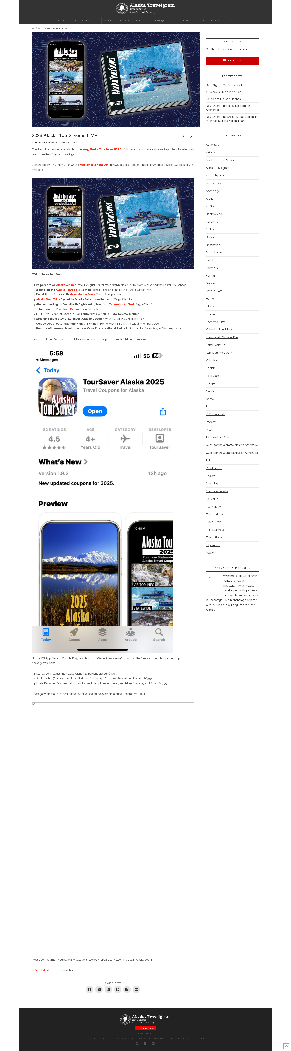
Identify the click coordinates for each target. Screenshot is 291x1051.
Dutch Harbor (214, 252)
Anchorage (213, 191)
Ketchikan (212, 360)
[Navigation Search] (231, 20)
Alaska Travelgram (42, 142)
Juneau (210, 314)
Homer (210, 298)
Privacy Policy (145, 1033)
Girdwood (212, 283)
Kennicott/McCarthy (219, 352)
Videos (210, 553)
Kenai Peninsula (215, 345)
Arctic (209, 198)
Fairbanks (212, 268)
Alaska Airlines (66, 285)
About (125, 1038)
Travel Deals (213, 522)
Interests (211, 306)
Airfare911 (159, 1038)
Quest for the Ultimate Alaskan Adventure (232, 445)
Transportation (215, 514)
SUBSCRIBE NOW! (145, 1028)
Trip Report (213, 545)
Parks (209, 406)
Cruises (210, 229)
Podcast (211, 422)
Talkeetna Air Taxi (122, 304)
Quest (147, 1038)
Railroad (211, 460)
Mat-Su (210, 391)
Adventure (212, 144)
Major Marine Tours (83, 294)
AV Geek (211, 206)
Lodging (211, 383)
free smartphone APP (95, 164)
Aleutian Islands (215, 183)
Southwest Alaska (217, 491)
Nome (210, 399)
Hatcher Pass (214, 291)
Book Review (214, 214)
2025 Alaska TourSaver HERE (102, 149)
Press (209, 429)
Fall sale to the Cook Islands (223, 99)
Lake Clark (212, 375)
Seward (210, 476)
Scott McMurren (45, 970)
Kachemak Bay (215, 322)
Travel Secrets (215, 529)
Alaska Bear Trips (48, 299)
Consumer (212, 221)
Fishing (210, 275)
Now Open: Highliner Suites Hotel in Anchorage (228, 107)
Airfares (210, 152)
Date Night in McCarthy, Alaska (225, 85)
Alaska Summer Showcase (222, 160)
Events (210, 260)
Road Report (214, 468)
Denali (210, 237)
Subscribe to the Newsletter (102, 1038)
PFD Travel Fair (215, 414)
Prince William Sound (219, 437)
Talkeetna (212, 499)
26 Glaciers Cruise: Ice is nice (223, 92)
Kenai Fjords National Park (222, 337)
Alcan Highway (215, 175)
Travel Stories (214, 537)
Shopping (212, 483)
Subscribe (234, 60)
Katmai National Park (219, 329)
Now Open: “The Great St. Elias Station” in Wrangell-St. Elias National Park (231, 118)
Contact (200, 1038)
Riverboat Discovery (70, 309)
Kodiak (210, 368)
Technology (213, 506)
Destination (213, 245)
